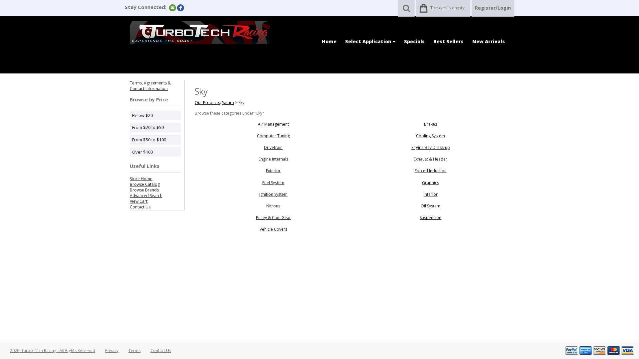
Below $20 (142, 115)
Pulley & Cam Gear (273, 217)
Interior (431, 194)
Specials (414, 41)
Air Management (273, 124)
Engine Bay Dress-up (430, 147)
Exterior (273, 171)
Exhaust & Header (430, 159)
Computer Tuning (273, 136)
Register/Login (493, 8)
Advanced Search (146, 195)
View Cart (138, 201)
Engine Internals (273, 159)
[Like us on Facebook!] (180, 7)
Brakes (430, 124)
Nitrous (273, 206)
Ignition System (273, 194)
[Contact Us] (172, 7)
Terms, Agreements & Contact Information (150, 85)
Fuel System (273, 182)
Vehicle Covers (273, 229)
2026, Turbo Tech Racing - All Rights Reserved (52, 350)
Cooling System (430, 136)
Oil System (430, 206)
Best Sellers (448, 41)
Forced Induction (431, 171)
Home (329, 41)
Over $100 (142, 152)
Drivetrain (273, 147)
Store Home (141, 178)
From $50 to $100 (149, 140)
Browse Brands (144, 190)
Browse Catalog (145, 184)
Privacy (111, 350)
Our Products (207, 102)
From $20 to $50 (148, 127)
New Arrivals (488, 41)
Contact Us (140, 207)
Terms (134, 350)
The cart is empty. (448, 8)
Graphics (430, 182)
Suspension (430, 217)
